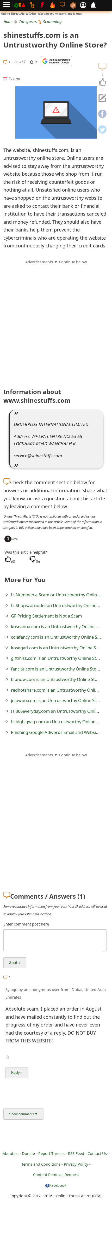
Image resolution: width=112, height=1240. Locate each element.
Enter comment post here (26, 924)
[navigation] (102, 82)
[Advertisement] (56, 321)
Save (14, 539)
